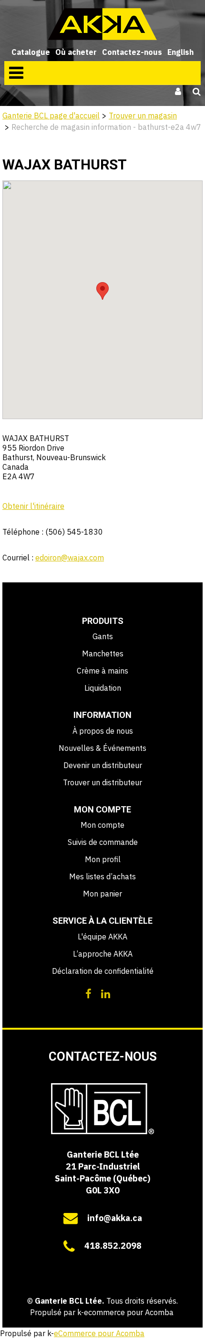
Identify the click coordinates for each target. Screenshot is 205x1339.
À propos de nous (102, 731)
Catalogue (30, 52)
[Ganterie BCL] (102, 24)
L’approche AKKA (103, 954)
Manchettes (102, 653)
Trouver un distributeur (102, 782)
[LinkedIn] (105, 993)
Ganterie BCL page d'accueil (51, 115)
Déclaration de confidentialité (103, 971)
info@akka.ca (114, 1217)
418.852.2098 (113, 1245)
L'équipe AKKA (102, 936)
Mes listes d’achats (102, 876)
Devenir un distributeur (102, 765)
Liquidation (102, 688)
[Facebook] (88, 993)
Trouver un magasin (143, 115)
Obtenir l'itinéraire (33, 506)
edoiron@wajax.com (69, 557)
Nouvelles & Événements (102, 748)
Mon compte (102, 825)
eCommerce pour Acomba (99, 1333)
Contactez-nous (132, 52)
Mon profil (103, 859)
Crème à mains (102, 670)
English (180, 52)
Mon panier (102, 893)
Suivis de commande (103, 842)
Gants (102, 636)
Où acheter (76, 52)
